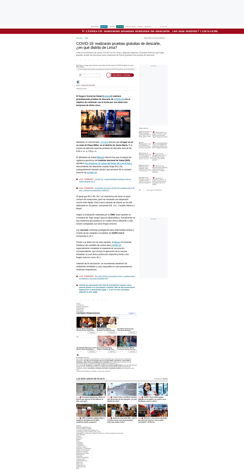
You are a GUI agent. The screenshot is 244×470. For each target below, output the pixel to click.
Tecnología (79, 444)
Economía (79, 438)
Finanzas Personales (130, 26)
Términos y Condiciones (83, 448)
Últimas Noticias (94, 26)
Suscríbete (218, 31)
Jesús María (79, 311)
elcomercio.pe (80, 459)
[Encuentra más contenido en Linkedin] (91, 60)
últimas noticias (143, 128)
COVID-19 (80, 305)
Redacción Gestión (88, 85)
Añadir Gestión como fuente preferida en (154, 38)
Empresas (112, 26)
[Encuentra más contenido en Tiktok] (100, 60)
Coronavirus (80, 308)
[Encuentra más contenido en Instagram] (104, 60)
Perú (77, 441)
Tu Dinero (79, 442)
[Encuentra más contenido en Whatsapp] (95, 60)
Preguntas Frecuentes (82, 453)
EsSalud (104, 142)
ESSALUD (80, 309)
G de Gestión (120, 26)
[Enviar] (81, 27)
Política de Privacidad (82, 450)
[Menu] (77, 27)
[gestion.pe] (150, 31)
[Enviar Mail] (78, 85)
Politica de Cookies (82, 451)
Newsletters (140, 26)
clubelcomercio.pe (81, 460)
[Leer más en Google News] (78, 60)
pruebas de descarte (82, 306)
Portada (78, 436)
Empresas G (104, 26)
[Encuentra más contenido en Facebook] (83, 60)
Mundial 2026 (148, 26)
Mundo (78, 439)
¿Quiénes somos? (81, 447)
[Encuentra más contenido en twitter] (87, 60)
